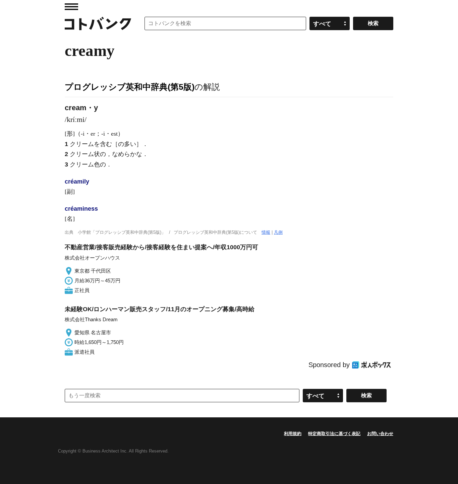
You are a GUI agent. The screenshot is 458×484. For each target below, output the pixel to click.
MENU (71, 6)
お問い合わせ (380, 433)
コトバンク (98, 23)
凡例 (278, 232)
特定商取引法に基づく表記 (334, 433)
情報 (266, 232)
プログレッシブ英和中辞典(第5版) (129, 86)
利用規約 (292, 433)
